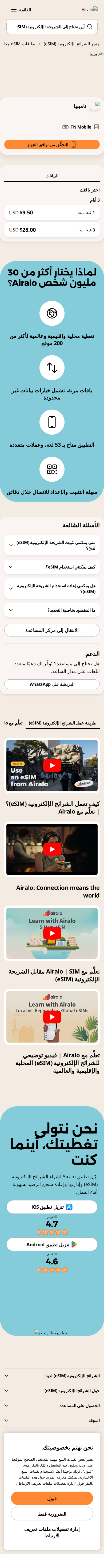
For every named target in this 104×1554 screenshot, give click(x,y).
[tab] (52, 176)
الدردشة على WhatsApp (52, 684)
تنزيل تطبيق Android (47, 1244)
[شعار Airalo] (86, 9)
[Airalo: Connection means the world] (52, 849)
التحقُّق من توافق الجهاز (47, 144)
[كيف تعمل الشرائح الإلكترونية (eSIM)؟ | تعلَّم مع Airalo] (52, 765)
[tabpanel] (52, 210)
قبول (52, 1498)
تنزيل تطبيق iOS (47, 1207)
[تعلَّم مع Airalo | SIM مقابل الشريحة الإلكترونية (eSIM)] (52, 933)
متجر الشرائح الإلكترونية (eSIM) (72, 44)
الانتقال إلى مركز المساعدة (52, 630)
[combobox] (52, 26)
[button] (14, 9)
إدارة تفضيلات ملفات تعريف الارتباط (52, 1532)
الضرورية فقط (52, 1514)
